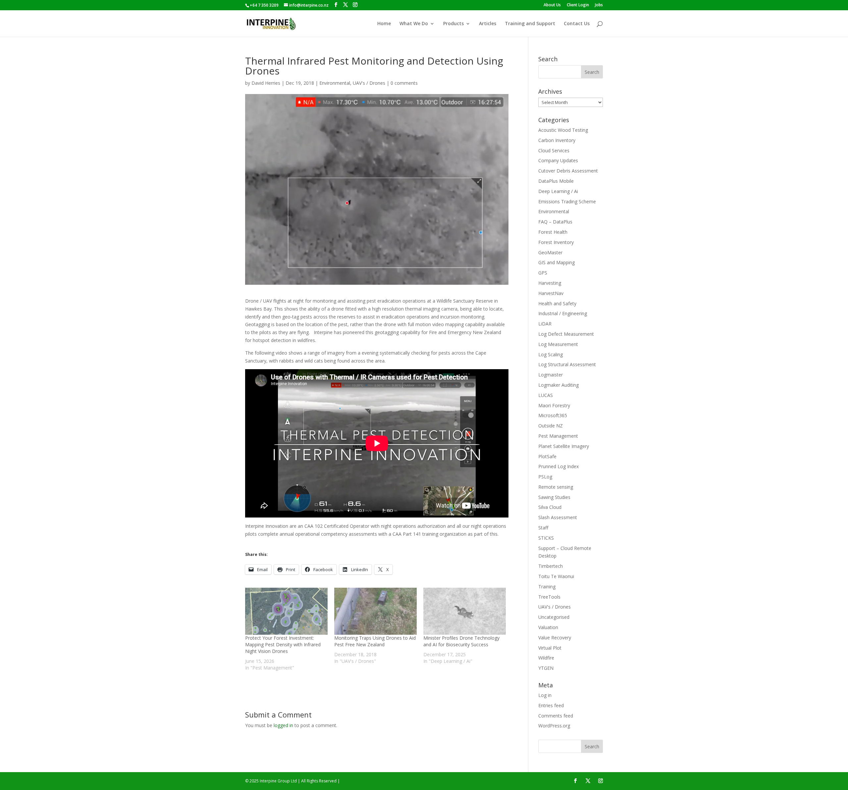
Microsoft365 (552, 415)
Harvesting (549, 283)
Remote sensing (555, 487)
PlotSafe (547, 456)
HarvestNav (550, 293)
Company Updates (558, 160)
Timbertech (550, 566)
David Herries (265, 83)
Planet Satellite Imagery (563, 446)
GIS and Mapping (556, 262)
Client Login (578, 5)
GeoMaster (550, 252)
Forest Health (552, 232)
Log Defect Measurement (566, 334)
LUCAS (545, 395)
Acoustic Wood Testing (563, 130)
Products (453, 23)
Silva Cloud (549, 507)
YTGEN (546, 668)
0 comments (404, 83)
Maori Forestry (554, 405)
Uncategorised (553, 617)
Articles (487, 23)
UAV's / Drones (369, 83)
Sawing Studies (554, 497)
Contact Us (577, 23)
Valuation (548, 627)
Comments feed (555, 716)
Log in (545, 695)
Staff (543, 527)
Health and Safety (557, 303)
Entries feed (551, 705)
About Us (552, 5)
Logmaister (550, 374)
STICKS (546, 538)
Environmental (334, 83)
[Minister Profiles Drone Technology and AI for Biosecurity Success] (464, 611)
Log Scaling (550, 354)
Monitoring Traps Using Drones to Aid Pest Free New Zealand (375, 641)
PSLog (545, 476)
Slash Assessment (557, 517)
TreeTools (549, 597)
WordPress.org (554, 725)
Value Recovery (554, 637)
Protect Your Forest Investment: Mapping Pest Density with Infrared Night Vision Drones (283, 644)
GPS (542, 273)
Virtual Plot (549, 648)
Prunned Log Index (558, 466)
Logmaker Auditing (558, 385)
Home (384, 23)
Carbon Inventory (556, 140)
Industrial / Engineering (562, 313)
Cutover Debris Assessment (568, 171)
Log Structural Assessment (567, 364)
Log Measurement (558, 344)
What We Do (413, 23)
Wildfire (546, 658)
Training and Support (530, 23)
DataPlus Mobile (556, 181)
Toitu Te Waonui (556, 576)
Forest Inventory (556, 242)
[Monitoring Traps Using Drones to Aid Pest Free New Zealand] (375, 611)
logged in (283, 725)
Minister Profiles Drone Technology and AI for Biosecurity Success (461, 641)
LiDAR (545, 324)
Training (547, 586)
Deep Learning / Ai (558, 191)
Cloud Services (553, 150)
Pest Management (558, 436)
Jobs (599, 5)
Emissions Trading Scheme (567, 201)
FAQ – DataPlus (555, 222)
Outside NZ (550, 425)
